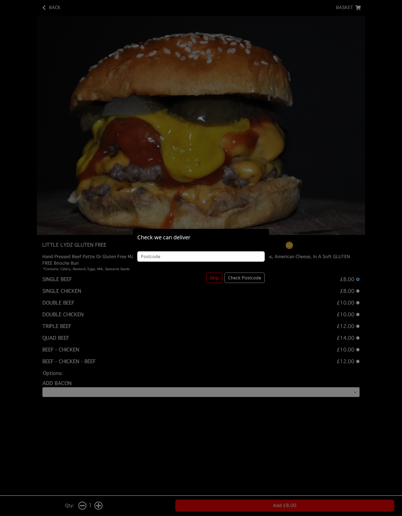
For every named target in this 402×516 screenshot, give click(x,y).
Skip (214, 278)
